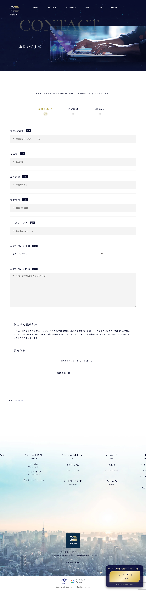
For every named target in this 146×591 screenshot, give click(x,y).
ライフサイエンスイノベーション (34, 473)
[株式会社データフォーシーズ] (73, 540)
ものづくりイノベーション (34, 480)
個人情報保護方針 (73, 562)
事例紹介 (111, 465)
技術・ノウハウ (73, 470)
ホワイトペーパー (112, 470)
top (10, 400)
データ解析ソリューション (34, 465)
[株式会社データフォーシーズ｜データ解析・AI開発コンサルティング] (14, 11)
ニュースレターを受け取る (125, 576)
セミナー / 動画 (73, 465)
